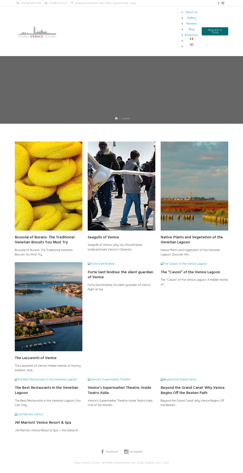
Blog (191, 29)
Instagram (223, 3)
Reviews (191, 23)
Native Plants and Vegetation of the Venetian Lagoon (192, 240)
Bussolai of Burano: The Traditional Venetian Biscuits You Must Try (45, 240)
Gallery (191, 18)
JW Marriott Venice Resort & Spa (43, 423)
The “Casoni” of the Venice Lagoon (190, 272)
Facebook (218, 3)
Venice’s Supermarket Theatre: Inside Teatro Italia (119, 390)
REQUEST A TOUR (215, 31)
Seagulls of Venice (103, 237)
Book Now (191, 35)
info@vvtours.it (57, 3)
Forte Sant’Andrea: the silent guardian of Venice (120, 275)
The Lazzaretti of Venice (36, 358)
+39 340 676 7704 (30, 3)
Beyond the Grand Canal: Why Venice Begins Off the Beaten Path (193, 390)
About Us (191, 12)
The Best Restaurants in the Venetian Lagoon (46, 390)
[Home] (116, 118)
